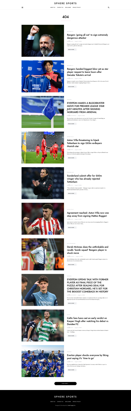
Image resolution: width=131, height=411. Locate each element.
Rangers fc (70, 31)
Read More (71, 49)
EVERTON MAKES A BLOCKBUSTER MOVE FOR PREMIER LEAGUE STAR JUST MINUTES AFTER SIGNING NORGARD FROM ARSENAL (85, 107)
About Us (52, 7)
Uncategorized (71, 243)
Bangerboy (73, 115)
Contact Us (60, 7)
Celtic (68, 314)
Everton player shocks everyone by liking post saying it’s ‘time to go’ (87, 357)
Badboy (72, 256)
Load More (65, 383)
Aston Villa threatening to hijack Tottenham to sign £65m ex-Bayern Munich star (84, 143)
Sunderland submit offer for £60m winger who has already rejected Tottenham (84, 178)
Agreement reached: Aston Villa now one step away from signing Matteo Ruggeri (88, 214)
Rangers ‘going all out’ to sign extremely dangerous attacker (87, 36)
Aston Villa (70, 136)
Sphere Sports (65, 3)
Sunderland (70, 172)
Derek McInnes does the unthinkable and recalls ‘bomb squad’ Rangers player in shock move (87, 250)
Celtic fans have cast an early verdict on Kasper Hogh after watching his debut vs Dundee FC (87, 321)
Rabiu (71, 41)
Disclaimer (68, 7)
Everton (69, 99)
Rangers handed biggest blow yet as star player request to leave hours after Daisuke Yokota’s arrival (87, 72)
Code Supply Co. (72, 405)
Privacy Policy (77, 7)
